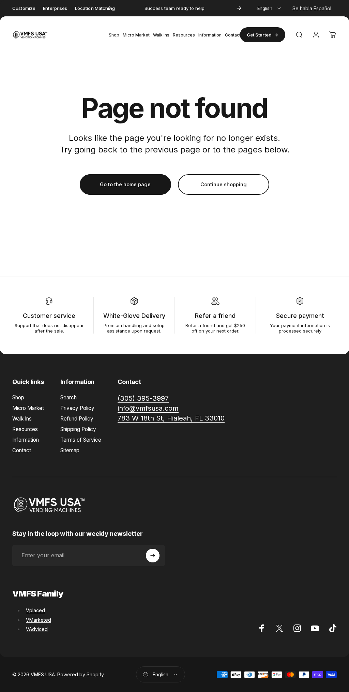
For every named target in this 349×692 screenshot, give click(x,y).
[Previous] (110, 8)
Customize (23, 8)
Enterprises (55, 8)
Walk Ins (22, 418)
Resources (25, 429)
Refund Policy (76, 418)
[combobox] (269, 8)
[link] (171, 418)
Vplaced (35, 610)
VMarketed (38, 620)
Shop (18, 397)
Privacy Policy (77, 408)
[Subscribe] (153, 555)
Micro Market (28, 408)
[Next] (238, 8)
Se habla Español (311, 8)
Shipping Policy (78, 429)
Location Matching (95, 8)
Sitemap (69, 450)
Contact (21, 450)
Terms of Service (80, 440)
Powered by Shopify (80, 674)
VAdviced (37, 629)
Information (25, 440)
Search (68, 397)
